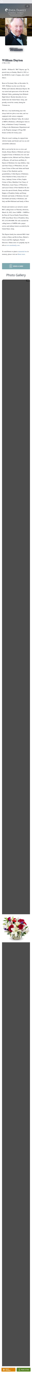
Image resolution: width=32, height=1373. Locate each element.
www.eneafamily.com (13, 245)
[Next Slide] (28, 928)
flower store (21, 254)
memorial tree (22, 251)
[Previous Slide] (4, 928)
